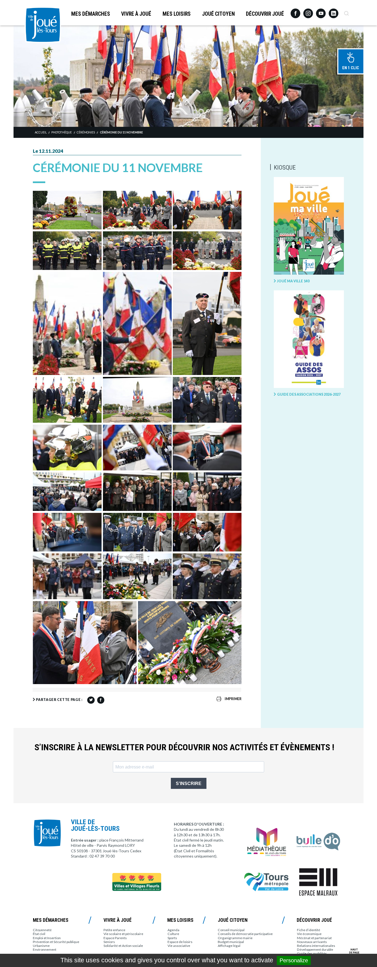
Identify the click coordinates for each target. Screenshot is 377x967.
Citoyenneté (42, 930)
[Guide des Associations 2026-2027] (309, 339)
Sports (172, 938)
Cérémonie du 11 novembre (121, 132)
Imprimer (233, 699)
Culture (173, 934)
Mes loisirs (177, 14)
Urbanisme (41, 946)
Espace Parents (115, 938)
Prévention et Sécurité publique (56, 942)
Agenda (173, 930)
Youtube (321, 11)
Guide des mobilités (312, 953)
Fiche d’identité (308, 930)
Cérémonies (86, 132)
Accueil (41, 132)
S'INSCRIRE (188, 783)
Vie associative (179, 946)
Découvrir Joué (265, 14)
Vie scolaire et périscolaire (123, 934)
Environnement (44, 949)
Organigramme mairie (235, 938)
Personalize (294, 960)
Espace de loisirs (180, 942)
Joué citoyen (218, 14)
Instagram (308, 11)
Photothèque (61, 132)
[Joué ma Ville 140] (309, 226)
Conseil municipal (231, 930)
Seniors (109, 942)
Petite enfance (114, 930)
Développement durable (315, 949)
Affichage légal (229, 946)
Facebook (295, 11)
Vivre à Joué (136, 14)
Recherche (346, 11)
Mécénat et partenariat (314, 938)
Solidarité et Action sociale (123, 946)
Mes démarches (90, 14)
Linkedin (333, 11)
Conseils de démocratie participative (245, 934)
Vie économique (309, 934)
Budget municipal (231, 942)
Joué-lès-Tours (43, 25)
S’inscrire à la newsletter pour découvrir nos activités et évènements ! (184, 747)
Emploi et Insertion (47, 938)
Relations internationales (316, 946)
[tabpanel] (188, 76)
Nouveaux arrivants (312, 942)
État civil (39, 934)
